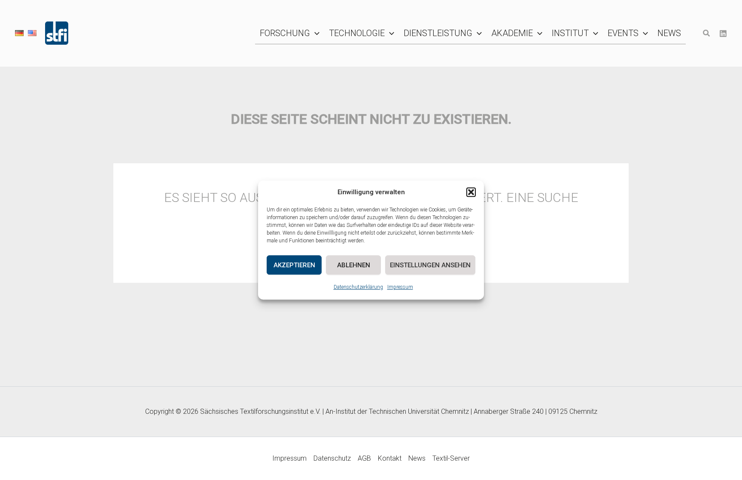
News (417, 458)
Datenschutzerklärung (358, 287)
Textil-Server (451, 458)
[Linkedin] (723, 33)
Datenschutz (332, 458)
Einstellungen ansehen (430, 265)
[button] (471, 192)
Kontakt (389, 458)
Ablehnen (353, 265)
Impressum (400, 287)
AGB (364, 458)
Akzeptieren (294, 265)
